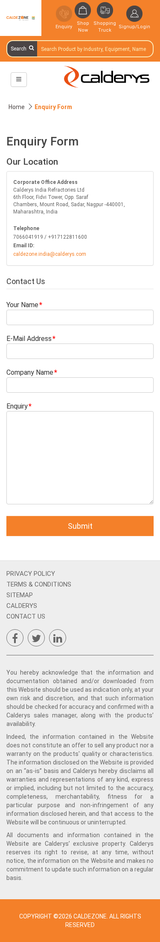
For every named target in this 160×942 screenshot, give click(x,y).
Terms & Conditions (38, 584)
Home (17, 107)
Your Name (22, 305)
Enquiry (17, 406)
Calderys (21, 606)
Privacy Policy (30, 574)
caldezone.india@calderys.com (49, 254)
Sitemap (19, 595)
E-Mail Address (29, 339)
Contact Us (25, 616)
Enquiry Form (53, 107)
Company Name (29, 372)
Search (20, 49)
